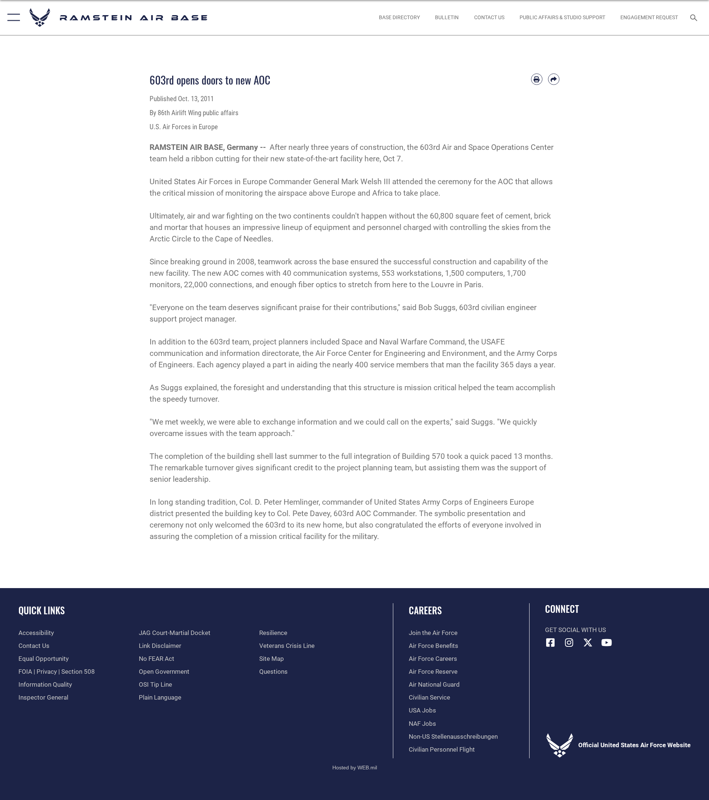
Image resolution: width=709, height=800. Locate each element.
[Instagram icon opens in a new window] (569, 642)
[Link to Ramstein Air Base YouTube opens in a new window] (606, 642)
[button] (12, 17)
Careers (425, 610)
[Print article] (536, 79)
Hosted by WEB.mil (354, 767)
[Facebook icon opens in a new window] (550, 642)
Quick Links (41, 610)
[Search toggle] (694, 17)
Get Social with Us (575, 630)
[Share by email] (553, 79)
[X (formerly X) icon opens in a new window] (587, 642)
